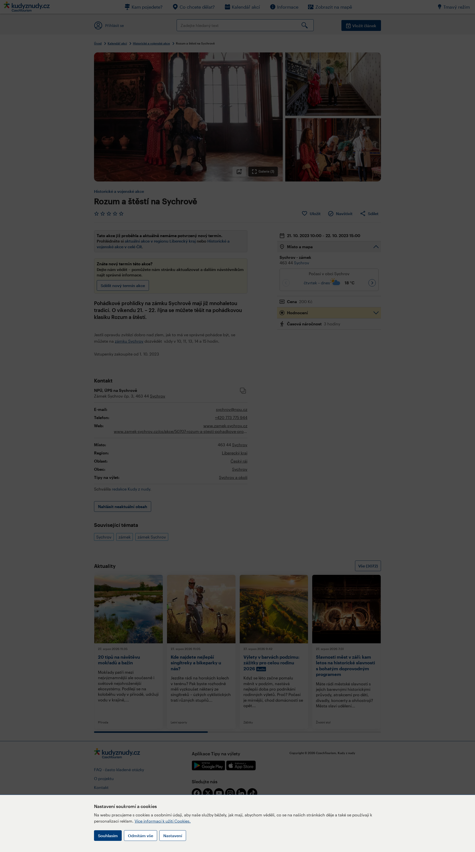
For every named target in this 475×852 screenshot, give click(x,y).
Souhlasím (108, 835)
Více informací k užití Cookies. (163, 821)
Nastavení (172, 835)
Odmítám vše (140, 835)
